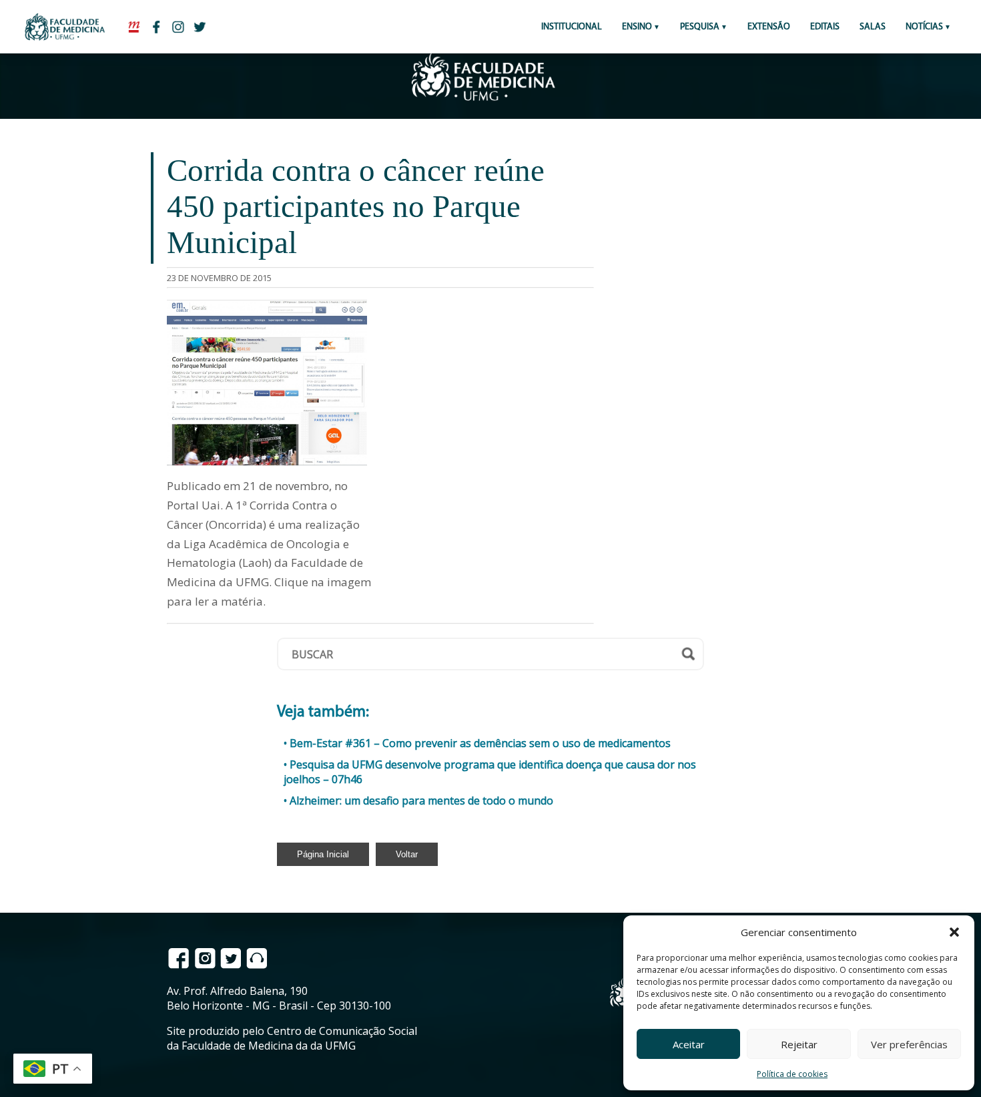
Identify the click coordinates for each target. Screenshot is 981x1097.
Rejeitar (799, 1044)
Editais (825, 27)
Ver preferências (909, 1044)
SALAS (873, 27)
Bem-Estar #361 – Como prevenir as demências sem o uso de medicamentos (480, 743)
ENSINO (637, 27)
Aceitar (689, 1044)
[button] (954, 932)
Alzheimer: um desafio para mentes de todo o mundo (421, 800)
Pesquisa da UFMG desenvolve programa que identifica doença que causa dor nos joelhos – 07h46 (490, 772)
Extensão (768, 27)
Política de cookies (792, 1074)
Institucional (571, 27)
